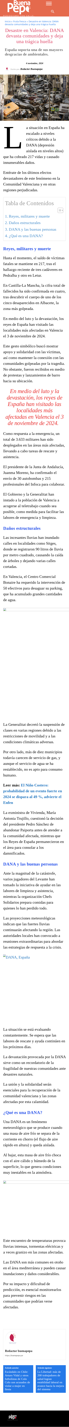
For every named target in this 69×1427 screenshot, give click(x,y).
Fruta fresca (19, 21)
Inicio (8, 21)
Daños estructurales (25, 223)
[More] (61, 1320)
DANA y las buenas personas (32, 229)
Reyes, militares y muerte (29, 216)
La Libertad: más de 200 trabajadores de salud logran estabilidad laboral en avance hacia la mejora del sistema (50, 1380)
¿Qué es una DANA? (26, 236)
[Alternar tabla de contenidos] (58, 210)
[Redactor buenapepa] (8, 69)
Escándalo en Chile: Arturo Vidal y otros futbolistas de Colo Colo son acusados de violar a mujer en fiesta (17, 1380)
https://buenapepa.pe (14, 1355)
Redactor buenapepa (31, 69)
